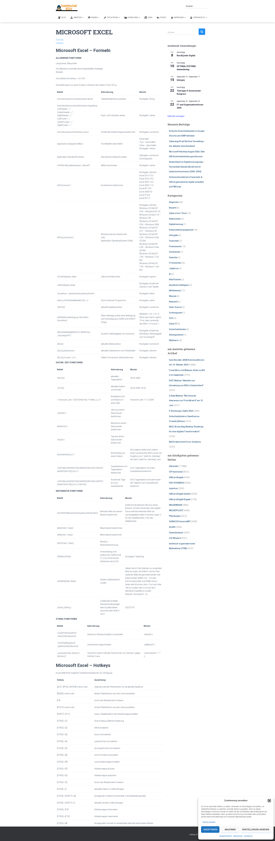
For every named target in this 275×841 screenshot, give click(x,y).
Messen (172, 296)
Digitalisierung (176, 224)
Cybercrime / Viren (178, 213)
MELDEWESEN (175, 505)
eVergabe (173, 235)
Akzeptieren (210, 829)
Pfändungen (174, 516)
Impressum (248, 836)
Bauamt (172, 208)
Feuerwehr (174, 241)
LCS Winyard (175, 538)
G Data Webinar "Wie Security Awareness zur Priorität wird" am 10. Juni (186, 400)
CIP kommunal (176, 472)
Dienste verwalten (209, 822)
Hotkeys (59, 43)
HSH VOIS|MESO (176, 483)
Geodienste (174, 252)
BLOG (63, 17)
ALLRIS (172, 527)
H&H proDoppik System (180, 494)
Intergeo (181, 80)
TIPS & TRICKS (112, 17)
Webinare (173, 340)
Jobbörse (173, 268)
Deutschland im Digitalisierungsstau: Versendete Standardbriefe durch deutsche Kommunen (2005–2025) (186, 167)
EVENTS (163, 17)
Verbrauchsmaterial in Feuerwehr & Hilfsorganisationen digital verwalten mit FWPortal (186, 182)
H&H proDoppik (176, 477)
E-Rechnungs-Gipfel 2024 (181, 411)
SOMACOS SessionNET (180, 521)
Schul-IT (173, 324)
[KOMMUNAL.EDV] (67, 7)
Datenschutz (237, 836)
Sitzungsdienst (176, 335)
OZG (171, 318)
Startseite (173, 466)
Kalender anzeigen (176, 116)
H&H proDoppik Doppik (179, 499)
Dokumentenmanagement (181, 230)
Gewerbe (173, 257)
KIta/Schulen (175, 279)
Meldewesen (175, 290)
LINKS (150, 17)
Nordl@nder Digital (186, 55)
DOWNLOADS (133, 17)
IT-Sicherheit (175, 263)
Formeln (59, 40)
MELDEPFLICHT (176, 510)
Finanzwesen (175, 246)
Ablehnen (230, 829)
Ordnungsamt (175, 313)
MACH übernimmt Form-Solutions (185, 442)
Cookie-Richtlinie (225, 836)
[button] (269, 800)
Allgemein (174, 202)
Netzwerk (173, 302)
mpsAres (173, 488)
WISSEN (94, 17)
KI (170, 274)
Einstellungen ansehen (255, 829)
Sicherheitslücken (177, 329)
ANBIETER (78, 17)
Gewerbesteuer (176, 532)
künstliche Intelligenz (179, 285)
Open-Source (175, 307)
